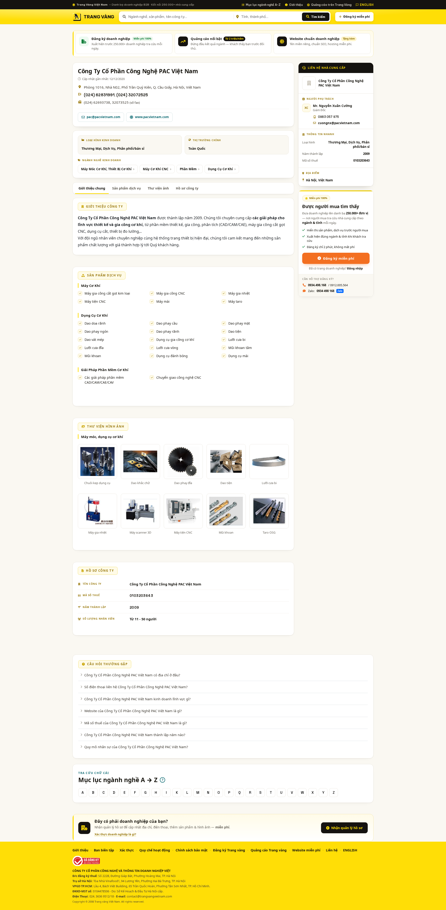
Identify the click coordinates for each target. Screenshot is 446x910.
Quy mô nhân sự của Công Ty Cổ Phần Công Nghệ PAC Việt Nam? (136, 746)
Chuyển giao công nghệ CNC (178, 377)
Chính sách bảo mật (191, 850)
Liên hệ (332, 850)
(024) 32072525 (132, 95)
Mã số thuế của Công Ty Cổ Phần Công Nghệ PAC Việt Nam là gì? (135, 723)
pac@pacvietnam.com (103, 117)
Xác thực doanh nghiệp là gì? (115, 834)
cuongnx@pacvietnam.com (339, 123)
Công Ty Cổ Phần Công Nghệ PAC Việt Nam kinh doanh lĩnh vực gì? (137, 699)
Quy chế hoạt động (154, 850)
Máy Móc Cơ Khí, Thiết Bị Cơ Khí (106, 169)
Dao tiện (234, 331)
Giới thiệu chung (92, 188)
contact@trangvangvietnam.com (149, 896)
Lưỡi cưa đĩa (94, 347)
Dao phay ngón (96, 331)
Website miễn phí (306, 850)
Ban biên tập (104, 850)
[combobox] (180, 16)
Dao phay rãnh (167, 331)
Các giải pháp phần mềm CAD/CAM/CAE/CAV (104, 380)
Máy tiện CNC (95, 301)
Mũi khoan (93, 356)
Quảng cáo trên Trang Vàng (331, 5)
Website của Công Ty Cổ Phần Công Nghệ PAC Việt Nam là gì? (133, 710)
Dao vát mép (94, 339)
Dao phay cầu (166, 323)
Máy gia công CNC (170, 293)
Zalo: (325, 291)
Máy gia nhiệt (239, 293)
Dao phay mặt (239, 323)
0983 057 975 (328, 117)
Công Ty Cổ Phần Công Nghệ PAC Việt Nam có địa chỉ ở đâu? (132, 675)
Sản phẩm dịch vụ (126, 188)
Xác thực (127, 850)
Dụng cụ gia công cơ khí (175, 339)
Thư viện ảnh (158, 188)
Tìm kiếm (318, 17)
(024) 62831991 (99, 95)
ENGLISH (367, 5)
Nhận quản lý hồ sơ (347, 828)
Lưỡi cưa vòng (167, 347)
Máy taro (235, 301)
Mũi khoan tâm (240, 347)
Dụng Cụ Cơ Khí (220, 169)
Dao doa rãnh (95, 323)
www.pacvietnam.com (152, 117)
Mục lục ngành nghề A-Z (263, 5)
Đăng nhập (355, 268)
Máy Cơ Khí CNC (155, 169)
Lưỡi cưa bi (237, 339)
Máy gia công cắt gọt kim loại (107, 293)
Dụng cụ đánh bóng (172, 356)
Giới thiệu (296, 5)
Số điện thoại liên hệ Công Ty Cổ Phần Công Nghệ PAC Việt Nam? (135, 686)
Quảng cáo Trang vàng (269, 850)
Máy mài (163, 301)
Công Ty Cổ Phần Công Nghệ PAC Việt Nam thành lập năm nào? (134, 734)
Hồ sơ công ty (187, 188)
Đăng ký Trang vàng (229, 850)
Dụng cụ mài (238, 356)
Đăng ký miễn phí (356, 16)
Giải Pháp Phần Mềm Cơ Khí (104, 369)
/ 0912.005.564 (328, 285)
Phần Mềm (188, 169)
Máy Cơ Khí (90, 285)
